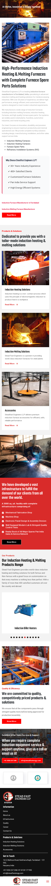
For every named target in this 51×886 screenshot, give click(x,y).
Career (5, 827)
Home (5, 811)
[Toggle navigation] (47, 880)
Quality (6, 823)
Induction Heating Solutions (13, 842)
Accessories (8, 850)
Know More (11, 542)
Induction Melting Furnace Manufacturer (18, 209)
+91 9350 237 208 (10, 760)
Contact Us (7, 831)
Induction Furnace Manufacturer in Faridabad (20, 203)
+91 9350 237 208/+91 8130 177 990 (17, 870)
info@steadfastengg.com (31, 760)
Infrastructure (8, 819)
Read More (11, 215)
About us (6, 815)
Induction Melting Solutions (13, 846)
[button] (11, 637)
